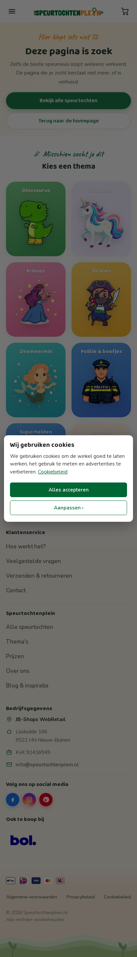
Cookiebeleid (53, 472)
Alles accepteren (69, 489)
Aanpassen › (68, 507)
